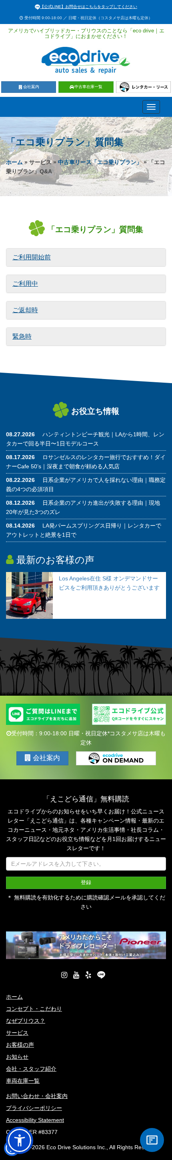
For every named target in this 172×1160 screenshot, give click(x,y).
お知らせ (17, 1057)
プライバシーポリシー (34, 1108)
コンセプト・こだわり (34, 1008)
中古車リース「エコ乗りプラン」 (100, 162)
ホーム (14, 162)
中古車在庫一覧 (88, 86)
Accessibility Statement (35, 1120)
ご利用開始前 (31, 257)
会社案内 (31, 86)
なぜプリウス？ (25, 1021)
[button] (64, 975)
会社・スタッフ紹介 (31, 1069)
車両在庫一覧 (23, 1081)
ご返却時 (25, 310)
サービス (17, 1033)
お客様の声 (20, 1045)
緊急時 (22, 336)
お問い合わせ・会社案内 (37, 1096)
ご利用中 (25, 283)
